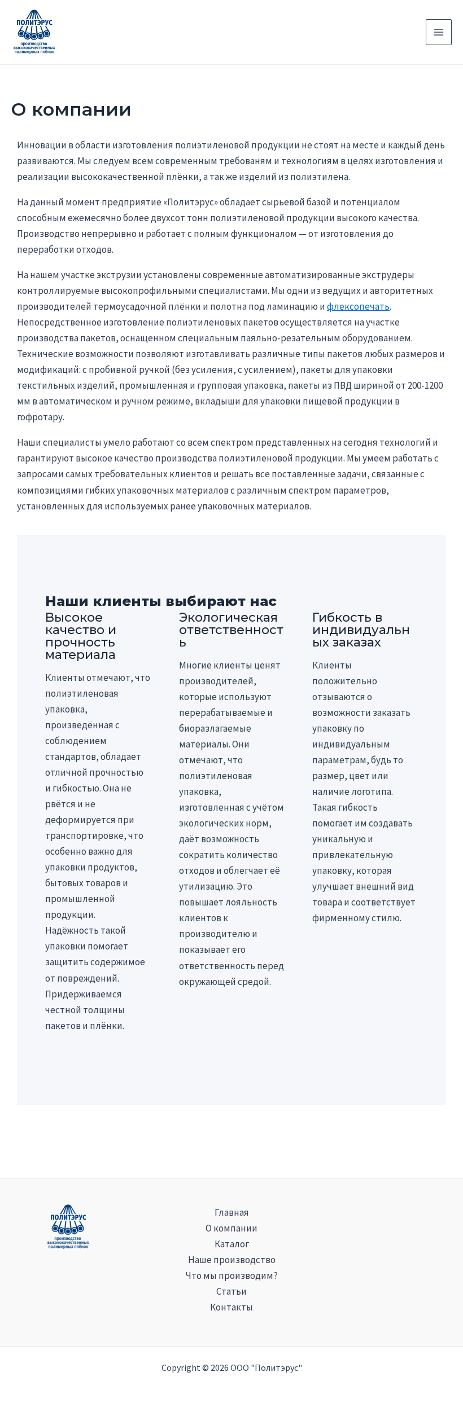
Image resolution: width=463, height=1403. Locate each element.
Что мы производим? (232, 1275)
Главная (232, 1212)
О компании (231, 1228)
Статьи (231, 1291)
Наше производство (232, 1260)
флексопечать (358, 306)
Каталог (232, 1244)
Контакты (231, 1307)
